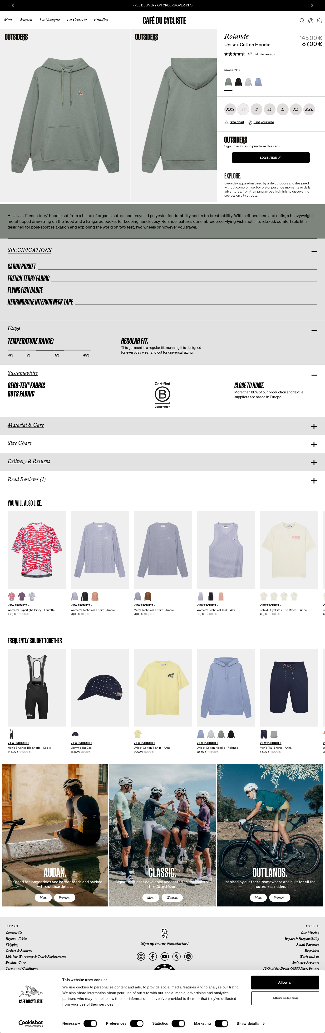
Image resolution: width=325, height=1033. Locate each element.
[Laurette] (37, 550)
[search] (300, 19)
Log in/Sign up (270, 158)
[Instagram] (140, 956)
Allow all (285, 982)
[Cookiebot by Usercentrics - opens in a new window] (31, 1023)
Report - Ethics (16, 939)
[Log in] (309, 19)
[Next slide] (312, 5)
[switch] (136, 1023)
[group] (36, 563)
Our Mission (310, 933)
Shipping (12, 944)
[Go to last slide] (13, 5)
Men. (43, 898)
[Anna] (289, 688)
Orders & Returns (19, 950)
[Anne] (289, 550)
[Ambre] (100, 550)
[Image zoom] (65, 115)
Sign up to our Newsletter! (164, 943)
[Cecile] (37, 688)
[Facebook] (152, 956)
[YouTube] (164, 956)
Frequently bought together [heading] (35, 641)
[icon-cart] (319, 19)
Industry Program (306, 962)
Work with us (309, 956)
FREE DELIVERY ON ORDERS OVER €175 (162, 5)
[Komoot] (188, 956)
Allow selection (285, 998)
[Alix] (226, 550)
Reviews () (267, 54)
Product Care (16, 962)
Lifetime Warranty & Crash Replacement (36, 956)
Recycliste (312, 950)
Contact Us (14, 933)
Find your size (264, 122)
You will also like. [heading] (25, 503)
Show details (248, 1024)
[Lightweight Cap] (100, 688)
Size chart (237, 122)
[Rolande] (226, 688)
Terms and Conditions (22, 968)
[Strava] (176, 956)
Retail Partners (307, 944)
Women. (64, 898)
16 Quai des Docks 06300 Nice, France (291, 968)
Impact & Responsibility (302, 939)
